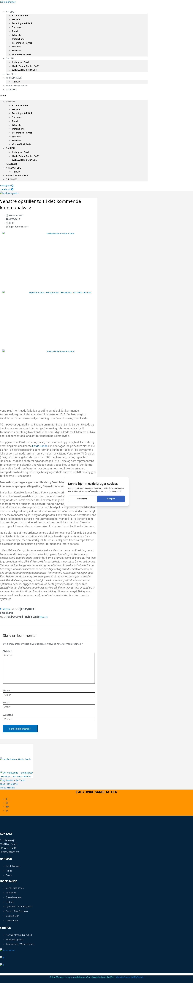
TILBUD (16, 171)
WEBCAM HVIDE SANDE (24, 70)
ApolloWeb (108, 977)
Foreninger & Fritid (22, 23)
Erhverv (16, 19)
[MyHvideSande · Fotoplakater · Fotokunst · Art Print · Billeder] (58, 292)
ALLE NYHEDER (20, 15)
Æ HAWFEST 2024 (21, 54)
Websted (8, 714)
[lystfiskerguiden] (9, 193)
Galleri (10, 58)
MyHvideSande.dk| (125, 977)
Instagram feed (20, 62)
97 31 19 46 (10, 847)
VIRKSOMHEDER (14, 78)
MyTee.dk (139, 977)
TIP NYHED (11, 89)
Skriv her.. (8, 651)
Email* (6, 702)
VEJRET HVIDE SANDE (16, 85)
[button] (74, 95)
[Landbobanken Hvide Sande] (58, 233)
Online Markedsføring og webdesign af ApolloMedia (75, 977)
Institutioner (18, 39)
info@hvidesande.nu (9, 852)
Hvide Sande (39, 446)
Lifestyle (16, 35)
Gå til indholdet (8, 1)
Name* (6, 690)
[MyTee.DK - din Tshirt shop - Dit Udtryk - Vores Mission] (12, 787)
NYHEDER (10, 12)
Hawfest (16, 50)
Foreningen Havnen (22, 43)
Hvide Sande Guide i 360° (25, 66)
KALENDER (11, 164)
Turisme (16, 27)
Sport (15, 31)
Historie (16, 46)
